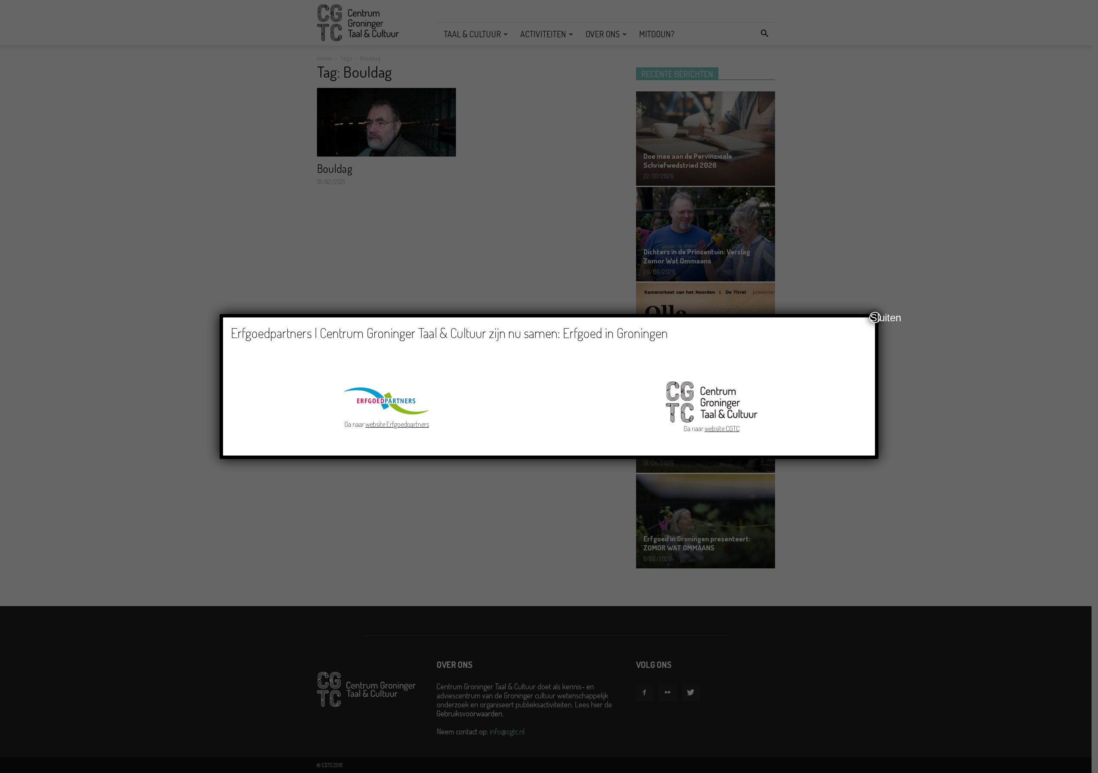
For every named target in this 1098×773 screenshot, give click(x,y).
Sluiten (875, 317)
